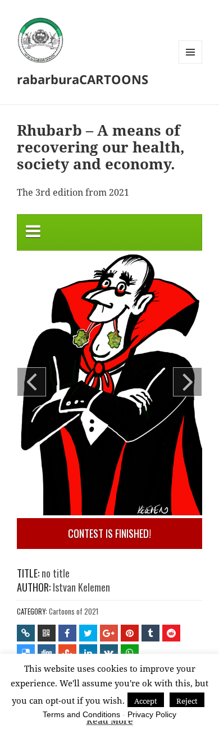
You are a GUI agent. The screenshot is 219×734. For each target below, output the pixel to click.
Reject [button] (187, 701)
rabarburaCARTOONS (82, 79)
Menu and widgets (190, 63)
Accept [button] (145, 701)
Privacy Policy (151, 714)
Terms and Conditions (81, 714)
